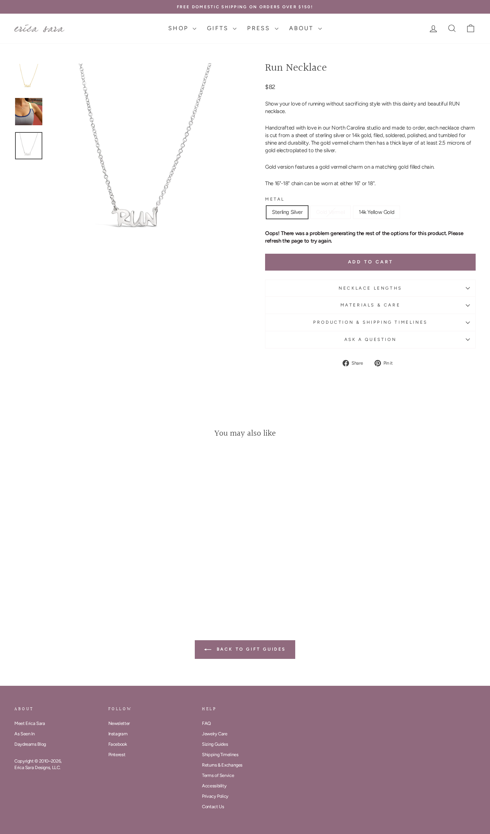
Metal (275, 199)
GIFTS (219, 28)
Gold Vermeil (330, 212)
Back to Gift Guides (250, 649)
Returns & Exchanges (222, 765)
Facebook (117, 744)
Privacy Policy (215, 796)
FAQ (206, 723)
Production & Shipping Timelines (370, 322)
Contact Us (213, 806)
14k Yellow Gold (376, 212)
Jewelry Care (214, 733)
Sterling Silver (287, 212)
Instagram (118, 733)
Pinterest (117, 754)
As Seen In (24, 733)
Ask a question (370, 339)
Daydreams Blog (30, 744)
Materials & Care (370, 305)
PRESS (260, 28)
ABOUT (302, 28)
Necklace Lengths (370, 288)
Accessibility (214, 785)
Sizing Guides (215, 744)
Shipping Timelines (220, 754)
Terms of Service (218, 775)
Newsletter (119, 723)
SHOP (179, 28)
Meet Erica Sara (29, 723)
